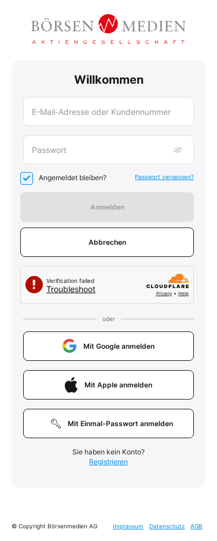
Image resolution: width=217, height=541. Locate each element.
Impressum (128, 526)
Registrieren (108, 461)
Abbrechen (107, 242)
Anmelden (107, 207)
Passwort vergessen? (164, 176)
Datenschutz (167, 526)
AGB (196, 526)
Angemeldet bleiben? (72, 177)
